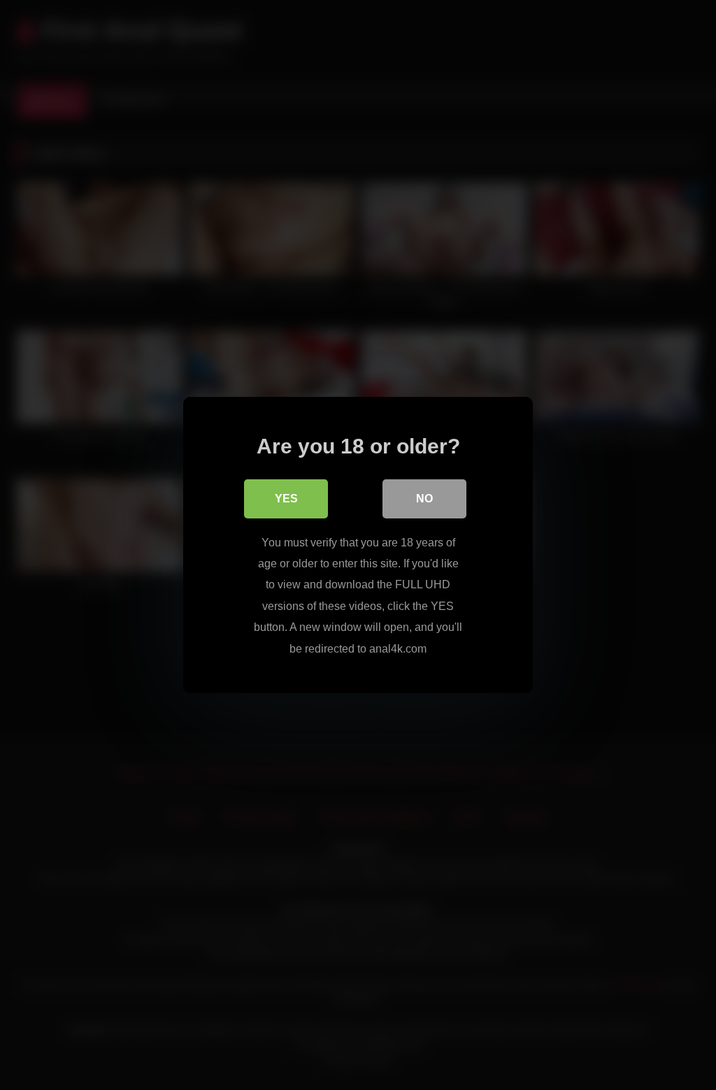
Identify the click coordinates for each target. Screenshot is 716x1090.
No (424, 498)
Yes (286, 498)
